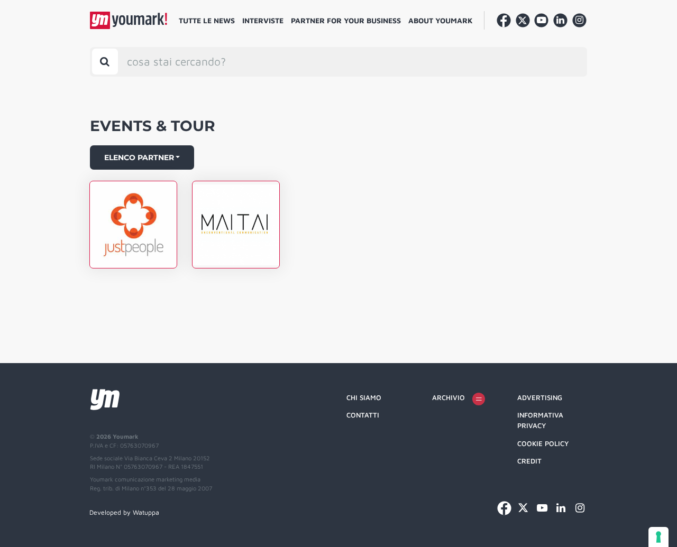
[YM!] (128, 20)
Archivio (448, 397)
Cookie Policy (543, 443)
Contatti (362, 415)
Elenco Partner (139, 157)
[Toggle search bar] (105, 62)
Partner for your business (346, 20)
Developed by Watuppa (124, 512)
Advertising (539, 397)
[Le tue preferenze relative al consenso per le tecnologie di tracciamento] (658, 537)
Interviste (262, 20)
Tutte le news (207, 20)
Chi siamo (363, 397)
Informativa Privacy (540, 420)
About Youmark (440, 20)
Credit (529, 461)
